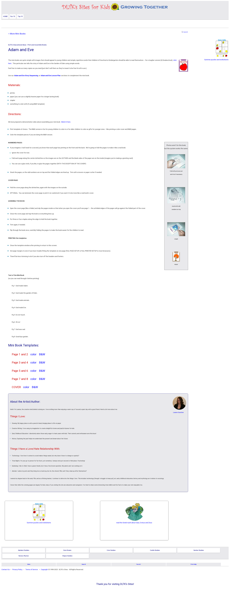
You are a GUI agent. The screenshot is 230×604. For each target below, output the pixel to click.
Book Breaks (67, 550)
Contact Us (6, 569)
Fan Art (138, 564)
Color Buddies (111, 550)
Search (84, 564)
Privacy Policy (17, 569)
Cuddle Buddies (155, 550)
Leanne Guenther (178, 412)
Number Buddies (199, 550)
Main (28, 564)
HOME (5, 16)
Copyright (44, 569)
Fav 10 (12, 16)
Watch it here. (66, 122)
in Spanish (185, 32)
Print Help (193, 564)
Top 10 (20, 16)
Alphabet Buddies (23, 550)
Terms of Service (31, 569)
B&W (42, 354)
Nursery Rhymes (24, 556)
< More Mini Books (17, 33)
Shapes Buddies (67, 556)
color (33, 354)
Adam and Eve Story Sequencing (26, 75)
